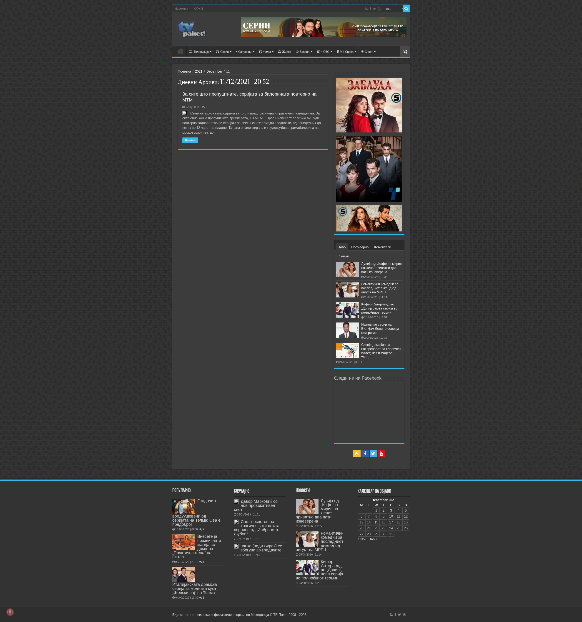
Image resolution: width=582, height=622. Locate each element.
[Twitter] (374, 9)
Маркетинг (181, 8)
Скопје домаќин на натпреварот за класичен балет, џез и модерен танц (381, 351)
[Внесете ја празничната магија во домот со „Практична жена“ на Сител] (183, 542)
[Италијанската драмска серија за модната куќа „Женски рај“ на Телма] (183, 574)
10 (391, 516)
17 (391, 522)
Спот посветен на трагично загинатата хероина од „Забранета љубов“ (256, 527)
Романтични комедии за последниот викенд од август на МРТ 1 (379, 288)
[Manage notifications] (10, 612)
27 (361, 534)
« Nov (362, 539)
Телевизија (201, 51)
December (214, 71)
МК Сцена (347, 51)
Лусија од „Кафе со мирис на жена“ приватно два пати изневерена (381, 268)
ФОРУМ (198, 8)
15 (376, 522)
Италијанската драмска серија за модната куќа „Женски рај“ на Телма (194, 588)
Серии (224, 51)
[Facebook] (370, 9)
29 (376, 534)
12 (406, 516)
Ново (342, 247)
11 (398, 516)
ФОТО (325, 51)
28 (369, 534)
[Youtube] (379, 9)
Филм (267, 51)
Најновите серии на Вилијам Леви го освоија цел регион (380, 328)
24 (391, 528)
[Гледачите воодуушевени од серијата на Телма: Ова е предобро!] (183, 506)
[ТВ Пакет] (192, 28)
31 (391, 534)
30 (383, 534)
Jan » (373, 539)
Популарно (360, 247)
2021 (198, 71)
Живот (286, 51)
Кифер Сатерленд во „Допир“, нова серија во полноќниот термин (379, 308)
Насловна (180, 51)
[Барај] (406, 8)
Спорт (369, 51)
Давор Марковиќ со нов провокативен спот (256, 505)
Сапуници (244, 51)
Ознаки (343, 256)
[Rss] (366, 9)
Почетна (184, 71)
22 (376, 528)
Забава (304, 51)
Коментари (382, 247)
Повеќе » (190, 140)
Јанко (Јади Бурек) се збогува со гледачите (261, 548)
